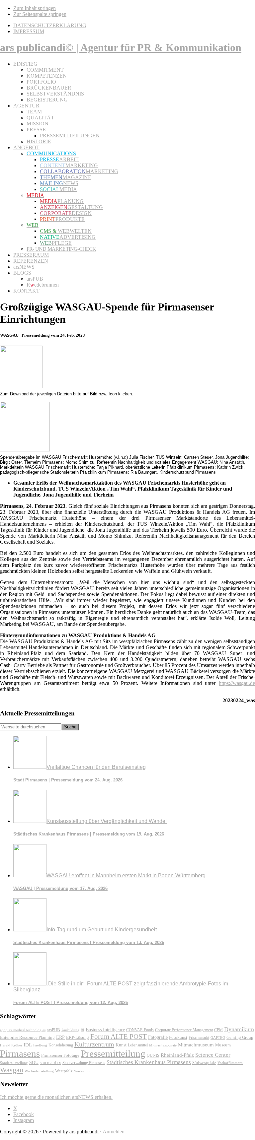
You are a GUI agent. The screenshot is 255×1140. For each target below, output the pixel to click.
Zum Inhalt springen (34, 8)
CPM (218, 1030)
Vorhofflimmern (230, 1063)
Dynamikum (239, 1029)
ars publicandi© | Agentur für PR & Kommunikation (120, 47)
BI (82, 1030)
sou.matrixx (50, 1062)
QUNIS (153, 1055)
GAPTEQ (218, 1037)
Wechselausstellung (39, 1071)
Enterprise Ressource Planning (27, 1037)
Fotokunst (178, 1037)
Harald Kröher (11, 1045)
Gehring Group (239, 1037)
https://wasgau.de (237, 683)
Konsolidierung (60, 1045)
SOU (34, 1062)
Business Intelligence (105, 1029)
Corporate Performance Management (184, 1030)
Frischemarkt (199, 1037)
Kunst (121, 1044)
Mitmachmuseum (196, 1044)
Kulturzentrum (94, 1044)
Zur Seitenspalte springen (39, 14)
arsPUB (53, 1029)
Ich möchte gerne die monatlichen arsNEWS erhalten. (56, 1097)
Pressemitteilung (113, 1053)
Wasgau (11, 1070)
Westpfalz (64, 1071)
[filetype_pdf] (21, 386)
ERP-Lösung (77, 1037)
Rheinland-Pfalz (177, 1055)
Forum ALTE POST (118, 1036)
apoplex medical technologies (22, 1030)
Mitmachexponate (163, 1045)
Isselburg (40, 1045)
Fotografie (158, 1037)
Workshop (82, 1071)
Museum (223, 1044)
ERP (60, 1037)
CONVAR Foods (140, 1030)
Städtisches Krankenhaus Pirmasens (149, 1062)
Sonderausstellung (14, 1063)
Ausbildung (70, 1030)
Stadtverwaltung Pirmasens (83, 1063)
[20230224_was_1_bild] (25, 449)
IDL (28, 1044)
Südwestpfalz (204, 1062)
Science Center (212, 1055)
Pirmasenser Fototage (60, 1055)
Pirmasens (20, 1053)
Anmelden (114, 1131)
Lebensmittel (138, 1045)
